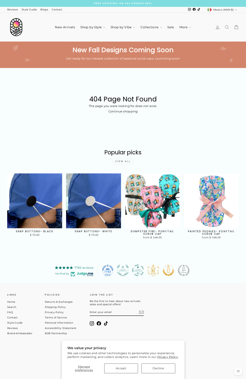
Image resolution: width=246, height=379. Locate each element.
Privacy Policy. (167, 357)
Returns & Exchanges (59, 301)
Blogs (44, 9)
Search (11, 307)
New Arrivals (65, 27)
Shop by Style (91, 27)
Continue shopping (123, 111)
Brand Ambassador (19, 333)
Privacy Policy (54, 312)
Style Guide (29, 9)
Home (11, 301)
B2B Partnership (56, 333)
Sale (170, 27)
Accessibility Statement (60, 328)
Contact (57, 9)
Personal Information (59, 322)
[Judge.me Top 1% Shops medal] (168, 270)
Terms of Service (56, 317)
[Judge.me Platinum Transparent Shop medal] (138, 270)
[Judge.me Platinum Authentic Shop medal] (123, 270)
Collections (149, 27)
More (183, 27)
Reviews (12, 9)
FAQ (10, 312)
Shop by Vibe (121, 27)
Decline (158, 368)
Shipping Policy (55, 307)
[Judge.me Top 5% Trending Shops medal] (183, 270)
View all (123, 161)
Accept (121, 368)
